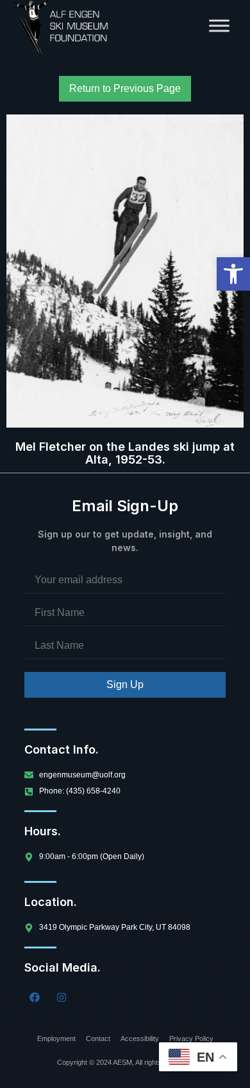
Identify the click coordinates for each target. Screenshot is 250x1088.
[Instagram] (61, 997)
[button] (233, 274)
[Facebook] (34, 997)
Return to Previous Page (125, 88)
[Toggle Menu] (219, 25)
